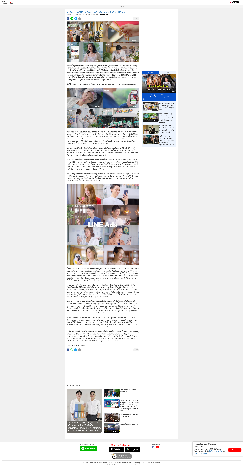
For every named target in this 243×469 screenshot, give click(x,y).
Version (12, 3)
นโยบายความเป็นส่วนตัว (89, 462)
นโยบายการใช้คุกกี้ (102, 462)
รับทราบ (234, 450)
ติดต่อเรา (157, 462)
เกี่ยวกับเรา (151, 462)
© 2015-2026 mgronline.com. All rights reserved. (121, 464)
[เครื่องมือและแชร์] (241, 2)
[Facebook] (153, 447)
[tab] (150, 72)
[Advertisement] (103, 367)
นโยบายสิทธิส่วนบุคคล (200, 453)
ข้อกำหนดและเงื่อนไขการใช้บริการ (118, 462)
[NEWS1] (235, 2)
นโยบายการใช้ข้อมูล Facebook (138, 462)
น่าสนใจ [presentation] (167, 72)
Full (13, 2)
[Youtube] (157, 447)
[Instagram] (162, 447)
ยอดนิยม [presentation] (150, 72)
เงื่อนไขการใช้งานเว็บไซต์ (215, 451)
